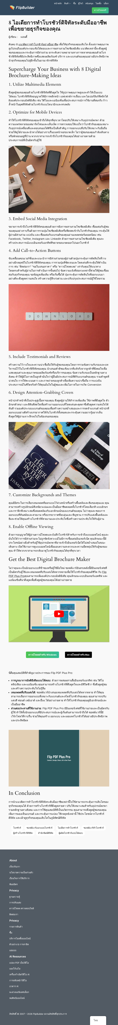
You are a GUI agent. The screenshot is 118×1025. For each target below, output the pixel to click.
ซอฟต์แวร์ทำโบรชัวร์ (94, 827)
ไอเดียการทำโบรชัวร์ (68, 827)
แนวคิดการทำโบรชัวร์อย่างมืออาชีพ (38, 44)
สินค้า (66, 3)
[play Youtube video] (59, 614)
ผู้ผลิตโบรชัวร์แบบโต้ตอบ (71, 833)
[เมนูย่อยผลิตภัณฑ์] (70, 3)
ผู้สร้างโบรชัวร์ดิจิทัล (23, 833)
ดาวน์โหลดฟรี (100, 10)
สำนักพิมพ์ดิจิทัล (45, 833)
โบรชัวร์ (17, 827)
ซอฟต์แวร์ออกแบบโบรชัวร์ (39, 827)
